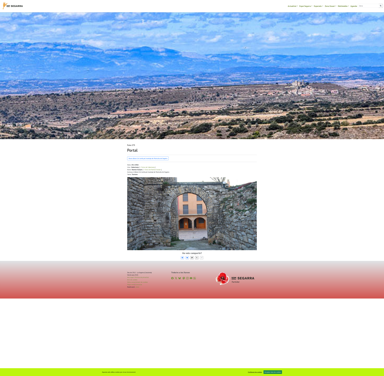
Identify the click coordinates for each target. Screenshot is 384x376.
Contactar (138, 285)
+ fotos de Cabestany (147, 167)
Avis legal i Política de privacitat (138, 277)
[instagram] (187, 278)
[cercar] (381, 6)
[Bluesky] (187, 257)
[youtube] (191, 278)
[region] (192, 372)
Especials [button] (318, 6)
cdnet (137, 287)
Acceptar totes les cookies (272, 372)
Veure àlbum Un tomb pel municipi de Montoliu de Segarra (147, 158)
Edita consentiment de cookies (137, 282)
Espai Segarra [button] (305, 6)
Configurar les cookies (255, 372)
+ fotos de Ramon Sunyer (152, 170)
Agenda (353, 6)
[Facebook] (182, 257)
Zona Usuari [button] (330, 6)
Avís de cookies (132, 280)
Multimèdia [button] (342, 6)
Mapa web (130, 285)
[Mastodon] (192, 257)
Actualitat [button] (292, 6)
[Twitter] (196, 257)
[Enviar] (201, 257)
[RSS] (194, 278)
